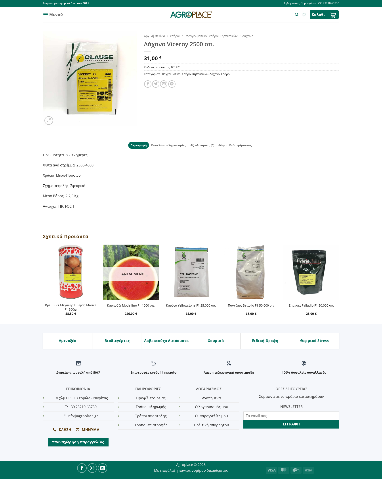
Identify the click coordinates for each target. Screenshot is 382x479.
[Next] (339, 284)
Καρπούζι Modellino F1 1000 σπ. (131, 305)
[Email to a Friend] (163, 84)
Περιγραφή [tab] (138, 145)
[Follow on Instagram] (92, 468)
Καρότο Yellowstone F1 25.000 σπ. (191, 305)
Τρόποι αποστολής (151, 415)
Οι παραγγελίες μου (211, 415)
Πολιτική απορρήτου (211, 425)
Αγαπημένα (211, 398)
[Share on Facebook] (147, 84)
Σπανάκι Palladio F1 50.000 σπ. (311, 305)
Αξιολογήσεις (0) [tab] (202, 145)
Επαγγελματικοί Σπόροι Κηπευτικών (211, 36)
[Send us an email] (102, 468)
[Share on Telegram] (172, 84)
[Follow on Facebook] (82, 468)
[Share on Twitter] (155, 84)
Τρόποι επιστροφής (151, 425)
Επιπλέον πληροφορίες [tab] (168, 145)
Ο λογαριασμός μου (211, 406)
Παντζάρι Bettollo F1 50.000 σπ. (251, 305)
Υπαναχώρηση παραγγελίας (78, 442)
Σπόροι (175, 36)
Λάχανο (247, 36)
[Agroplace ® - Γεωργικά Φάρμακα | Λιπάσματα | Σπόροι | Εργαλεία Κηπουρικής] (191, 15)
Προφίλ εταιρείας (151, 398)
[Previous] (43, 284)
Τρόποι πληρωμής (151, 406)
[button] (53, 14)
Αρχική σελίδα (154, 36)
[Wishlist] (304, 14)
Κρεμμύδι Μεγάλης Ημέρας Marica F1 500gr (70, 307)
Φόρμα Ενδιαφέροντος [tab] (235, 145)
